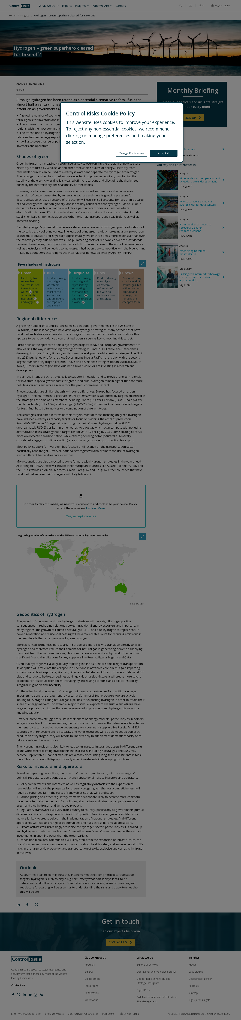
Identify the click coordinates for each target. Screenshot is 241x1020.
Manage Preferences (131, 153)
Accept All (164, 153)
